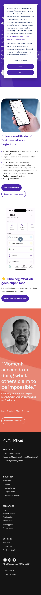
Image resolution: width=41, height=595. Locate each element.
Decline (20, 72)
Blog (4, 510)
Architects (7, 481)
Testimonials (8, 517)
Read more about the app (13, 194)
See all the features (11, 187)
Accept (20, 66)
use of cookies (12, 36)
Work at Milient (9, 550)
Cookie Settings (9, 574)
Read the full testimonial (13, 421)
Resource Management (12, 457)
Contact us (7, 546)
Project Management (11, 453)
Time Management (30, 457)
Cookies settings (20, 60)
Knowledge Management (13, 461)
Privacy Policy (8, 570)
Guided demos (9, 513)
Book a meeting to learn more (15, 298)
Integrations (8, 521)
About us (6, 543)
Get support (8, 524)
